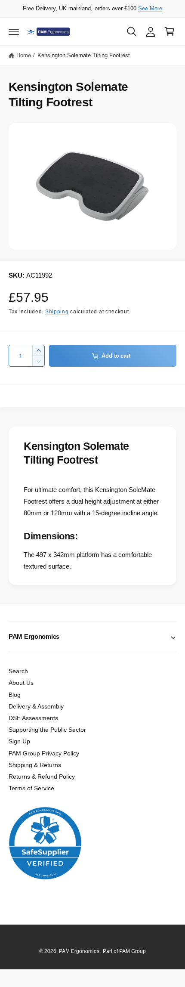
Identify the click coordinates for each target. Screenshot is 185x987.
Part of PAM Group (124, 951)
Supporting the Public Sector (47, 729)
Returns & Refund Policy (42, 776)
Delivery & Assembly (36, 706)
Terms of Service (31, 788)
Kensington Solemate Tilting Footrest (83, 55)
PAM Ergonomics (79, 951)
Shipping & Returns (35, 764)
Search (18, 671)
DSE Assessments (33, 718)
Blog (15, 694)
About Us (21, 682)
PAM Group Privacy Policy (44, 753)
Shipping (57, 312)
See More (150, 8)
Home (23, 55)
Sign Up (19, 741)
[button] (13, 31)
